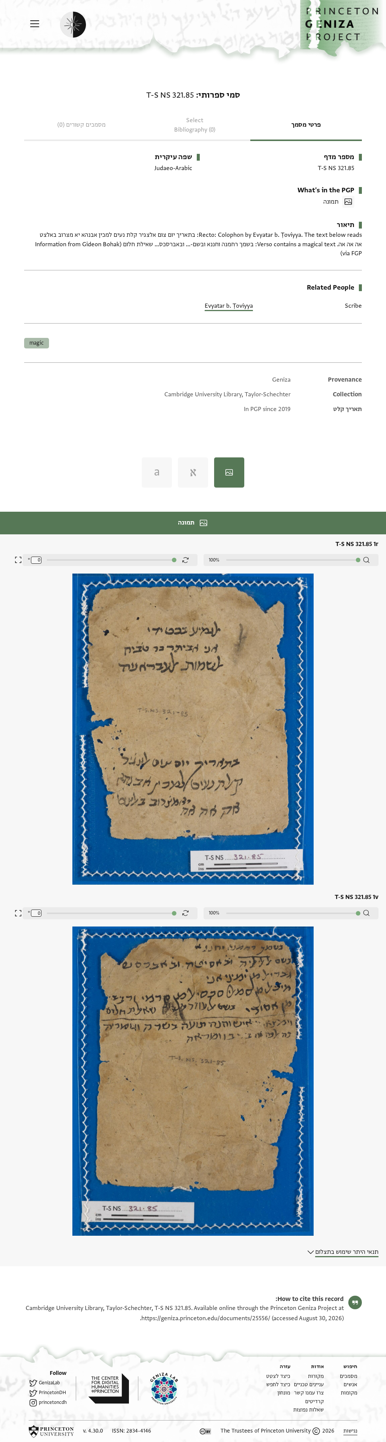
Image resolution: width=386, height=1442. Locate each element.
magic (36, 343)
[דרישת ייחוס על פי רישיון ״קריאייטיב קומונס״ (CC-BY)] (205, 1431)
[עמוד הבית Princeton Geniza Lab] (158, 1388)
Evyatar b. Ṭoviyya (229, 306)
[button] (343, 28)
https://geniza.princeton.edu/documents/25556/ (205, 1318)
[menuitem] (348, 1376)
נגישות (350, 1430)
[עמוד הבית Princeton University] (51, 1431)
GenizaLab (49, 1383)
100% (214, 560)
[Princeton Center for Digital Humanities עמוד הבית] (102, 1388)
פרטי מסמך (306, 125)
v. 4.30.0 (93, 1430)
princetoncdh (53, 1402)
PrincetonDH (52, 1393)
